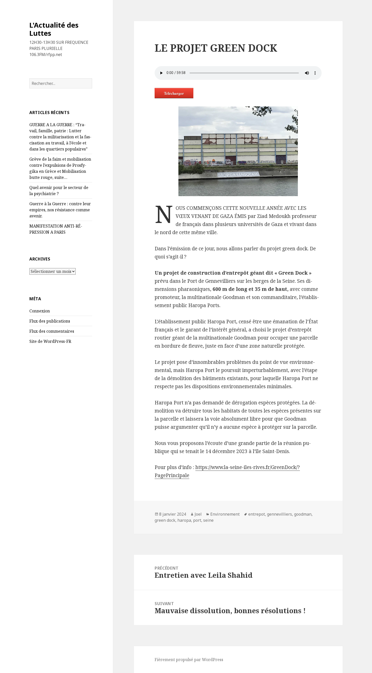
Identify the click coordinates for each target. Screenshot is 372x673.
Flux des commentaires (51, 331)
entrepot (256, 514)
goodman (303, 514)
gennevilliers (279, 514)
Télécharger (174, 93)
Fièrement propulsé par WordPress (189, 659)
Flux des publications (49, 321)
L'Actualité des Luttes (53, 29)
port (197, 520)
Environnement (225, 514)
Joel (198, 514)
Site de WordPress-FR (50, 341)
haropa (184, 520)
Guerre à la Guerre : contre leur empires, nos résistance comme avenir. (60, 210)
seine (208, 520)
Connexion (39, 311)
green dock (165, 520)
